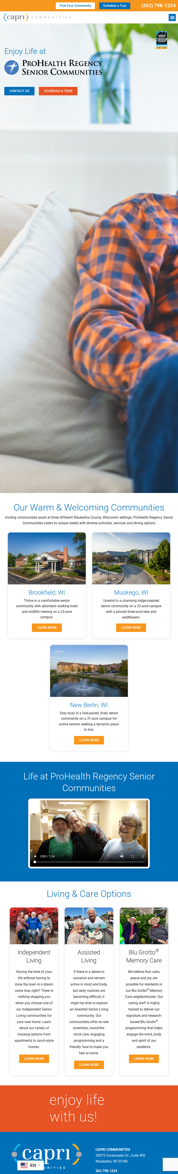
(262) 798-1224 (158, 5)
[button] (172, 17)
